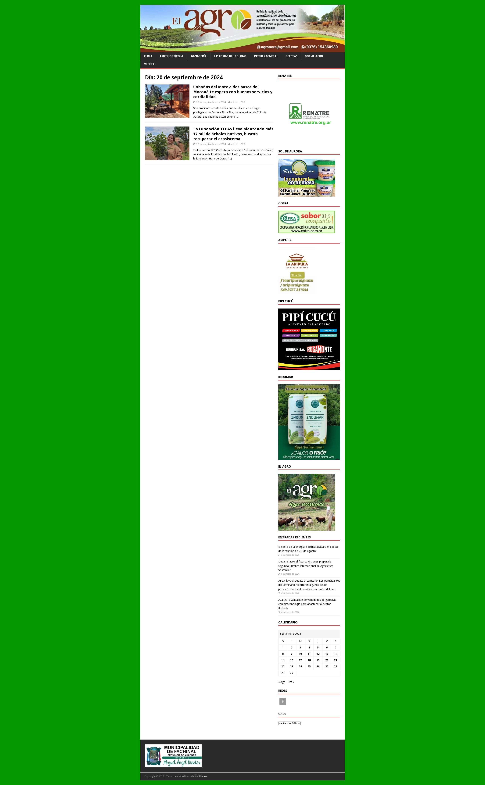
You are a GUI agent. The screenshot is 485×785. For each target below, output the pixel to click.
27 (326, 666)
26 (317, 666)
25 (309, 666)
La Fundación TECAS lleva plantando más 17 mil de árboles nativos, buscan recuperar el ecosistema (233, 133)
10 (300, 653)
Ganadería (199, 56)
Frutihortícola (171, 56)
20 (326, 660)
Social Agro (314, 56)
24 (300, 666)
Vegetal (150, 64)
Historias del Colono (230, 56)
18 (309, 660)
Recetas (291, 56)
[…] (237, 116)
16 (291, 660)
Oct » (291, 682)
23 (291, 666)
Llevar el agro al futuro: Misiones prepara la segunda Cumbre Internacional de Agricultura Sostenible (305, 566)
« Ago (281, 682)
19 (317, 660)
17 (300, 660)
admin (234, 102)
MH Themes (201, 776)
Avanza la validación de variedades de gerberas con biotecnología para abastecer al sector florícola (307, 604)
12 (317, 653)
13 (326, 653)
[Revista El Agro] (242, 50)
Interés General (266, 56)
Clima (148, 56)
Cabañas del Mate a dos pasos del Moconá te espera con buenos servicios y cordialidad (232, 91)
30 (291, 673)
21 (335, 660)
